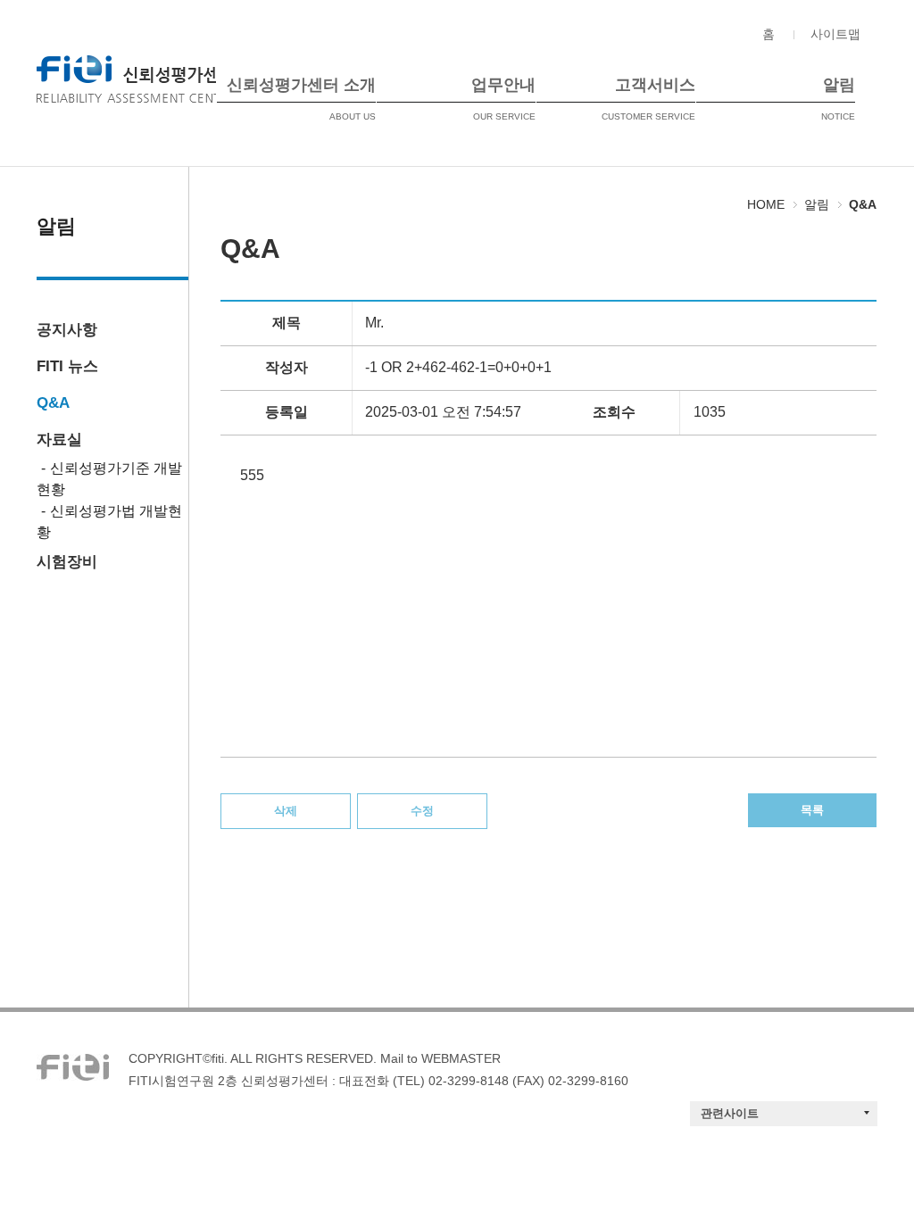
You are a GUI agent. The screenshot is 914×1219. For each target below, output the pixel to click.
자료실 (59, 439)
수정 (422, 810)
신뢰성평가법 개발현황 (109, 521)
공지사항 (67, 329)
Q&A (53, 402)
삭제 (285, 810)
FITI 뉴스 (67, 366)
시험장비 (67, 561)
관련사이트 (730, 1113)
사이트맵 (835, 34)
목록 (812, 810)
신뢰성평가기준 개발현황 (109, 478)
